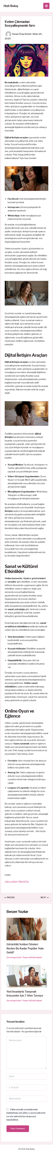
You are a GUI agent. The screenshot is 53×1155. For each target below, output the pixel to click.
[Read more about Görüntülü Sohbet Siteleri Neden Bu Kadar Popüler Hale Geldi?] (26, 928)
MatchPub (24, 881)
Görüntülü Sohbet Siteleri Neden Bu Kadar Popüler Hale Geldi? (25, 948)
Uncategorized (13, 957)
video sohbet (11, 881)
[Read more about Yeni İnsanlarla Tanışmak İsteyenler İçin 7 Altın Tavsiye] (26, 976)
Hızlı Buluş (11, 6)
